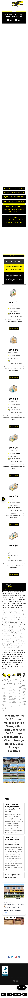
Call (23, 987)
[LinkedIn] (12, 957)
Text (3, 994)
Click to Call (14, 328)
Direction (17, 994)
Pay (24, 994)
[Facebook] (9, 957)
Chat (9, 994)
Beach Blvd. (14, 20)
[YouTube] (15, 957)
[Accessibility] (3, 499)
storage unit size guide (18, 652)
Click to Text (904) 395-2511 (14, 192)
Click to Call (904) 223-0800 (15, 188)
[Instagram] (18, 957)
